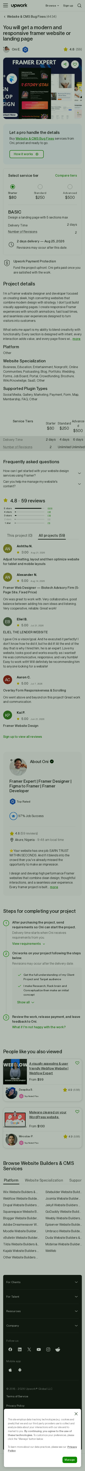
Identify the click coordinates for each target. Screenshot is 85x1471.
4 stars (8, 512)
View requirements (26, 944)
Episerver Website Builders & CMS (63, 1224)
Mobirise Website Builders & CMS (63, 1244)
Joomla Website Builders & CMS (63, 1198)
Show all (23, 1002)
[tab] (20, 536)
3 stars (8, 515)
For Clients (13, 1282)
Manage (70, 1459)
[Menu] (5, 6)
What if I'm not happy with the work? (39, 1027)
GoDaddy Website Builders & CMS (63, 1212)
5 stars (8, 508)
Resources (13, 1311)
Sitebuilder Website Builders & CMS (63, 1192)
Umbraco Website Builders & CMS (63, 1231)
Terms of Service (17, 1396)
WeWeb (50, 1251)
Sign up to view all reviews (22, 737)
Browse (51, 5)
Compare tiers (66, 175)
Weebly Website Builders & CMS (63, 1218)
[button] (25, 49)
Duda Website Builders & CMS (63, 1238)
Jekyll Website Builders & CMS (63, 1205)
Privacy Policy (15, 1405)
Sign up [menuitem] (68, 5)
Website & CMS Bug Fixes (35, 138)
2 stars (7, 519)
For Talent (12, 1296)
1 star (8, 523)
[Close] (76, 1414)
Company (12, 1325)
